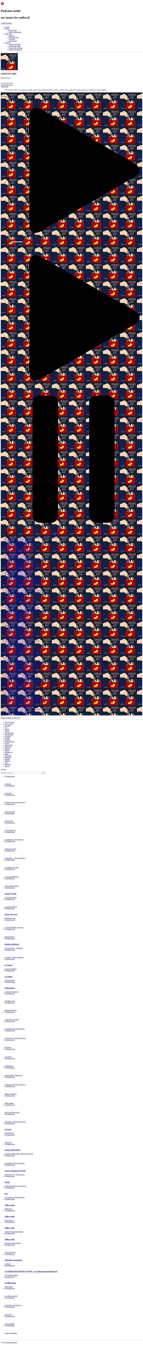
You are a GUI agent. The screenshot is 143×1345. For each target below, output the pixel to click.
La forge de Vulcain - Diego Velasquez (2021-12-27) (21, 637)
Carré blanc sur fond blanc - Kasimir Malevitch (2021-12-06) (23, 653)
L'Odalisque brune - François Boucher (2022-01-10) (21, 627)
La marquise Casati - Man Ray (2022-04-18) (18, 553)
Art (6, 727)
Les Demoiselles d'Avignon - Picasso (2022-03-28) (20, 569)
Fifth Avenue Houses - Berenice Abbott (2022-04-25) (21, 548)
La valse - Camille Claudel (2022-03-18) (17, 576)
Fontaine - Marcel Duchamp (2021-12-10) (18, 650)
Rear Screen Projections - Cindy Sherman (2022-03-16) (22, 578)
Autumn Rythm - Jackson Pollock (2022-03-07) (19, 585)
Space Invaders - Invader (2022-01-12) (17, 625)
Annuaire (7, 42)
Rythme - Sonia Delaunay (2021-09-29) (17, 704)
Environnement (9, 741)
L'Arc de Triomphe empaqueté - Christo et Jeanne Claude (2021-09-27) (27, 709)
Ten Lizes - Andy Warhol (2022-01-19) (17, 620)
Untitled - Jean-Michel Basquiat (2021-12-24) (19, 639)
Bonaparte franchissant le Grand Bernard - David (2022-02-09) (24, 604)
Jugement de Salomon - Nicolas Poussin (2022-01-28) (21, 613)
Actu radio (12, 39)
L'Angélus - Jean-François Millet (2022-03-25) (19, 571)
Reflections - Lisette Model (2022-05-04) (17, 541)
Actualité (7, 726)
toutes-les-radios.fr (11, 1342)
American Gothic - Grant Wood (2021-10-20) (19, 688)
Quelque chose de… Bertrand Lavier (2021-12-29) (20, 636)
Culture (7, 731)
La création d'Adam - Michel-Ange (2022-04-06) (20, 562)
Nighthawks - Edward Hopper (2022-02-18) (18, 597)
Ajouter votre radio (14, 46)
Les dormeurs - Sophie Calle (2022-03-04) (18, 586)
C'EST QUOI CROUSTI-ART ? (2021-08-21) (19, 714)
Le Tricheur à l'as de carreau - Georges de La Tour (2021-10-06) (24, 699)
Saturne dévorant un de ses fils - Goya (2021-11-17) (20, 667)
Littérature (8, 757)
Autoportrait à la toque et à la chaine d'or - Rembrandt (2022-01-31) (25, 611)
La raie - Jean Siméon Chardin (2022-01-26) (18, 614)
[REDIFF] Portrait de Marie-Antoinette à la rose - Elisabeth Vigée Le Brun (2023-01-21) (32, 537)
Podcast (7, 28)
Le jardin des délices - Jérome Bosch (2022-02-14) (20, 600)
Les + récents (9, 724)
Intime (7, 754)
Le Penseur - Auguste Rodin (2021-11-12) (18, 671)
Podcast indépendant (15, 32)
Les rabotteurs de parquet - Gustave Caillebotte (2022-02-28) (23, 590)
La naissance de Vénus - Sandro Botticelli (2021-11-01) (22, 679)
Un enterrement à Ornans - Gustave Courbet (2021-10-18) (22, 690)
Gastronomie (9, 745)
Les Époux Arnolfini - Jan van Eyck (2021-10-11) (20, 695)
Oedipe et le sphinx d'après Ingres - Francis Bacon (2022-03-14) (24, 579)
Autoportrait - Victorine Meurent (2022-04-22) (19, 550)
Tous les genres (9, 722)
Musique (7, 759)
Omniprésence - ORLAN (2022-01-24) (17, 616)
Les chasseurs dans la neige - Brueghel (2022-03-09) (21, 583)
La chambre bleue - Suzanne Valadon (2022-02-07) (20, 606)
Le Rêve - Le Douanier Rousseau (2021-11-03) (19, 678)
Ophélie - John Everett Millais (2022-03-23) (18, 572)
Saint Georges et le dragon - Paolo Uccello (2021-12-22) (22, 641)
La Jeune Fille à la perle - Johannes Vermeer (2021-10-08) (22, 697)
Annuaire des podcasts (15, 48)
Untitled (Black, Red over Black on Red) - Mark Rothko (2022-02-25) (26, 592)
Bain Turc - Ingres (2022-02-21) (14, 595)
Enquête (7, 738)
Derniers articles (13, 37)
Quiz (6, 762)
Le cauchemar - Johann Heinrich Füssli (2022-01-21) (21, 618)
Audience (11, 35)
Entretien (7, 740)
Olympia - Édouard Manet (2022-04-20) (17, 551)
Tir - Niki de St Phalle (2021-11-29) (16, 658)
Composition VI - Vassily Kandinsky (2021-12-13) (20, 648)
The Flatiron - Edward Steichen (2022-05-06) (19, 539)
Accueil (7, 27)
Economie (8, 736)
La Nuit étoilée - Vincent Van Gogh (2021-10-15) (20, 692)
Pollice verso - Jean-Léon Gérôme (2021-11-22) (19, 664)
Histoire (7, 748)
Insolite (7, 750)
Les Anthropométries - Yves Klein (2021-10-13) (19, 693)
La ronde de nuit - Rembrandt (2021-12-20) (18, 643)
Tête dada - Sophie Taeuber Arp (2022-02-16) (19, 599)
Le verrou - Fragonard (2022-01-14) (16, 623)
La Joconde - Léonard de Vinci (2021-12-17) (18, 644)
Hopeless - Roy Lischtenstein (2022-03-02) (18, 588)
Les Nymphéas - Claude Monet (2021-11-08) (18, 674)
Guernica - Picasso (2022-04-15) (15, 555)
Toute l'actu (8, 34)
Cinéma (7, 729)
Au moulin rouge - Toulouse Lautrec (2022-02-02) (20, 609)
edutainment (4, 86)
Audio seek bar (5, 242)
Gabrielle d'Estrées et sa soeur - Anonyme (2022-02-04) (22, 607)
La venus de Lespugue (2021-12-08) (16, 651)
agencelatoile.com (7, 85)
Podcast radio (13, 30)
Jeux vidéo (8, 755)
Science (7, 766)
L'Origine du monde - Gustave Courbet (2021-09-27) (21, 706)
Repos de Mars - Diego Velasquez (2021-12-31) (19, 634)
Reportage (8, 764)
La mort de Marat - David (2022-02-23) (17, 593)
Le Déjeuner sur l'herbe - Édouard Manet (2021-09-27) (21, 707)
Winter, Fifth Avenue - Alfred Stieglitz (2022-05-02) (20, 543)
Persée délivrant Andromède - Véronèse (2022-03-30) (21, 567)
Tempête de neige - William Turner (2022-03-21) (20, 574)
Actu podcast (13, 41)
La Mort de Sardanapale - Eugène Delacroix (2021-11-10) (22, 672)
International (8, 752)
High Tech (8, 747)
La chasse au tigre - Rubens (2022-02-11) (17, 602)
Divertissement (9, 733)
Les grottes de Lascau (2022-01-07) (16, 628)
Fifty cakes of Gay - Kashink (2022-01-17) (18, 621)
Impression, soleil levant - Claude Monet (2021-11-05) (21, 676)
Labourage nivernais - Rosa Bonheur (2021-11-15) (20, 669)
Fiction (7, 743)
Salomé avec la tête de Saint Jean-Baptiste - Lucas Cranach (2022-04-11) (27, 558)
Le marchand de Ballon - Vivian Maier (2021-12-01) (21, 657)
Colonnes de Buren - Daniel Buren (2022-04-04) (20, 564)
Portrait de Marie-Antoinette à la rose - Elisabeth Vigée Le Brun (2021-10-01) (28, 702)
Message (3, 769)
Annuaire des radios (15, 44)
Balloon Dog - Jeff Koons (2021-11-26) (17, 660)
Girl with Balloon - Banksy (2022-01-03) (17, 632)
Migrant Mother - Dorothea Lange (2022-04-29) (19, 544)
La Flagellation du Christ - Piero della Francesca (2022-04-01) (24, 565)
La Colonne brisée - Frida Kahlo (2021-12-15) (19, 646)
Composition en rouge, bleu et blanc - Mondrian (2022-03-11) (24, 581)
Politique (7, 761)
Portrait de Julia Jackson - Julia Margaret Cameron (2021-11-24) (24, 662)
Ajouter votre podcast (15, 49)
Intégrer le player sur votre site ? (11, 718)
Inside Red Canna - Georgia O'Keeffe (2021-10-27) (20, 683)
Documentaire (9, 734)
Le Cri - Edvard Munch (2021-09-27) (16, 711)
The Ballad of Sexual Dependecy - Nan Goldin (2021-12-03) (23, 655)
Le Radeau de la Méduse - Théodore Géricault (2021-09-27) (23, 713)
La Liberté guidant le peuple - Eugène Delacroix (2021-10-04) (24, 700)
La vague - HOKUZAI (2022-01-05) (16, 630)
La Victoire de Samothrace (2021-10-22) (17, 686)
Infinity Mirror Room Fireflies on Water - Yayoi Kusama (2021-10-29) (26, 681)
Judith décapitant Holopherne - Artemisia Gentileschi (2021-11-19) (25, 665)
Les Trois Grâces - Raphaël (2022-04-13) (17, 557)
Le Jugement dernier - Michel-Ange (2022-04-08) (20, 560)
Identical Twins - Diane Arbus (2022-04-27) (18, 546)
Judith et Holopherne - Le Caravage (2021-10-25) (20, 685)
